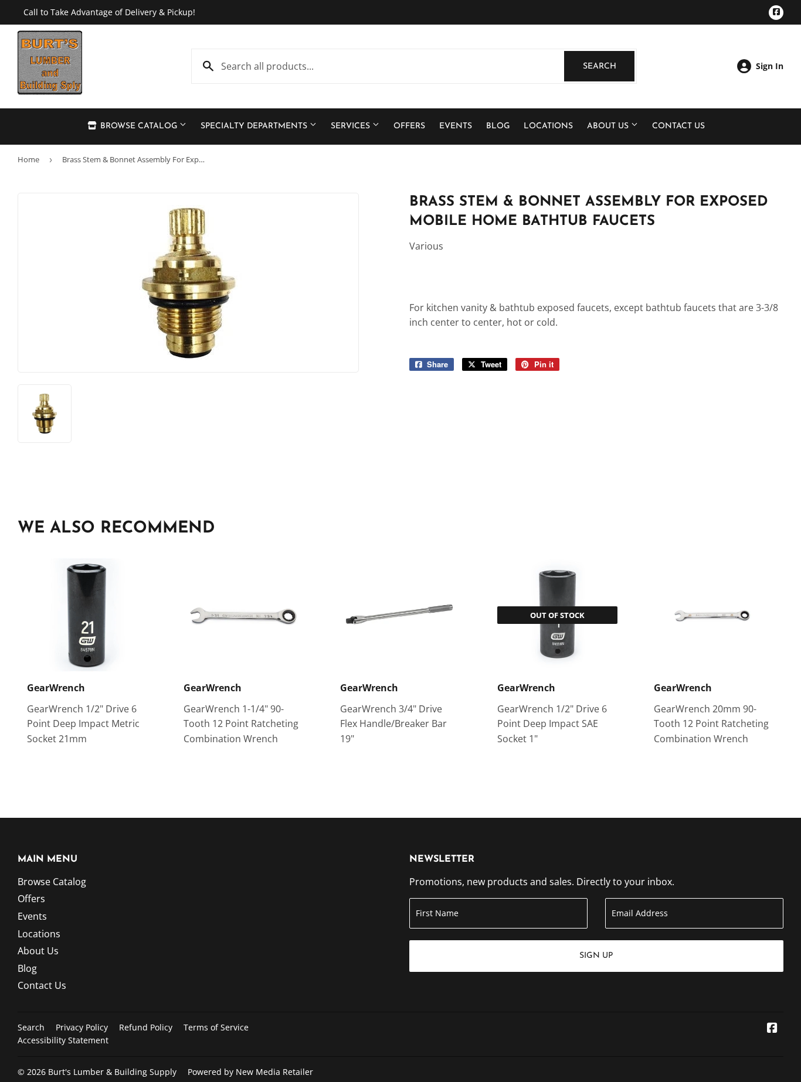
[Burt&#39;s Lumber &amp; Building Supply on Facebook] (772, 1028)
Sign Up (596, 955)
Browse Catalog (138, 126)
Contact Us (678, 126)
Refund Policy (145, 1027)
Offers (409, 126)
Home (28, 159)
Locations (548, 126)
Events (455, 126)
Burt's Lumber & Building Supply (112, 1071)
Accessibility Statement (63, 1040)
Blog (498, 126)
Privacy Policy (82, 1027)
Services (351, 126)
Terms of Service (216, 1027)
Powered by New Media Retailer (250, 1071)
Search (608, 66)
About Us (609, 126)
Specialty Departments (255, 126)
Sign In (769, 65)
